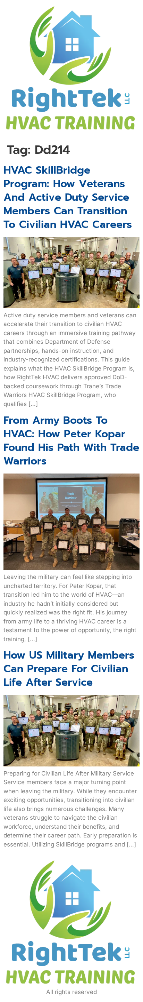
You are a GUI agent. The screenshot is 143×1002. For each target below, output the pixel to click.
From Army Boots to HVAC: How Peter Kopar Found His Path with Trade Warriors (71, 440)
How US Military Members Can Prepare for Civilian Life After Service (68, 668)
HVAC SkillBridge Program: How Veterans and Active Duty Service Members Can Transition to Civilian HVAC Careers (67, 197)
